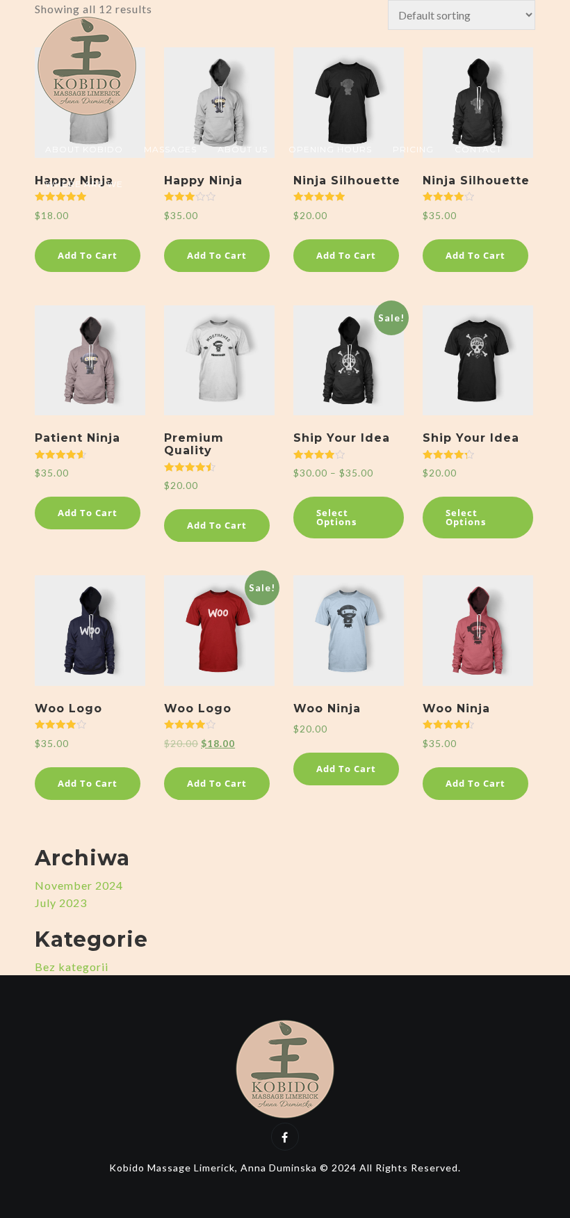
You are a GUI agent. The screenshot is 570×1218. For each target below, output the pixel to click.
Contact (478, 149)
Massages (170, 149)
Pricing (413, 149)
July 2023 (61, 902)
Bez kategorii (71, 966)
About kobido (84, 149)
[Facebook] (285, 1137)
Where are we (84, 184)
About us (243, 149)
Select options (336, 517)
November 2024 (79, 885)
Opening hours (330, 149)
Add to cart (87, 255)
